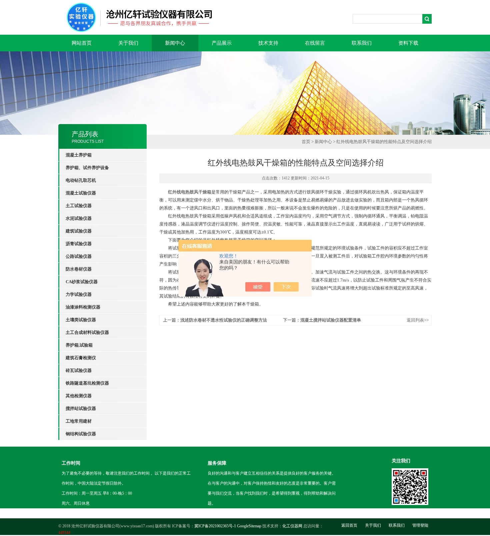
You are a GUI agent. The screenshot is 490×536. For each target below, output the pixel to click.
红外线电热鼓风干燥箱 (189, 191)
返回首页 (349, 525)
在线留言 (315, 43)
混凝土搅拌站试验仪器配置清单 (330, 320)
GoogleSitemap (249, 526)
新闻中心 (175, 43)
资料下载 (408, 43)
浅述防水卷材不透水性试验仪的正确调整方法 (223, 320)
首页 (306, 141)
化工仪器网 (292, 526)
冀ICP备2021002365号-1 (215, 526)
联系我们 (362, 43)
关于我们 (128, 43)
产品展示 (222, 43)
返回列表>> (418, 320)
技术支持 (268, 43)
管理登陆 (420, 525)
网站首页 (82, 43)
